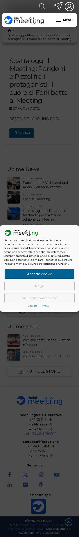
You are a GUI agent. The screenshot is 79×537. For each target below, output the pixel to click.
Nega (39, 286)
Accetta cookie (39, 274)
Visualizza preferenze (39, 298)
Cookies (32, 306)
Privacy (44, 306)
